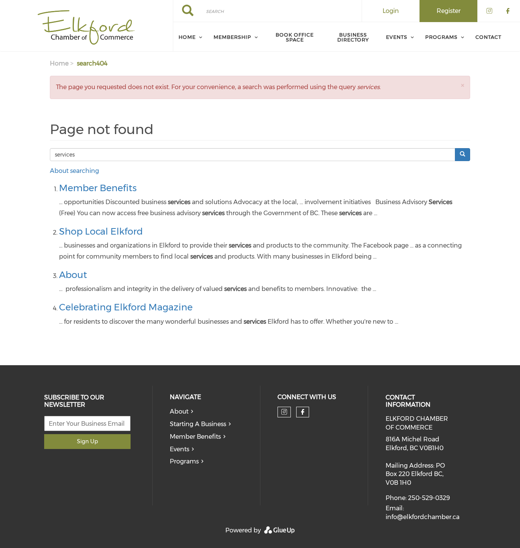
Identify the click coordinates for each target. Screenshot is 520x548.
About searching (74, 170)
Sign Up (87, 441)
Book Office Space (295, 37)
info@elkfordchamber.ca (422, 517)
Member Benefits (98, 187)
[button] (462, 85)
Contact (488, 37)
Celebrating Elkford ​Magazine (126, 307)
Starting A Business (198, 424)
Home (187, 37)
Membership (232, 37)
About (73, 274)
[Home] (86, 26)
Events (396, 37)
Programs (441, 37)
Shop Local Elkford (101, 231)
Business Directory (353, 37)
